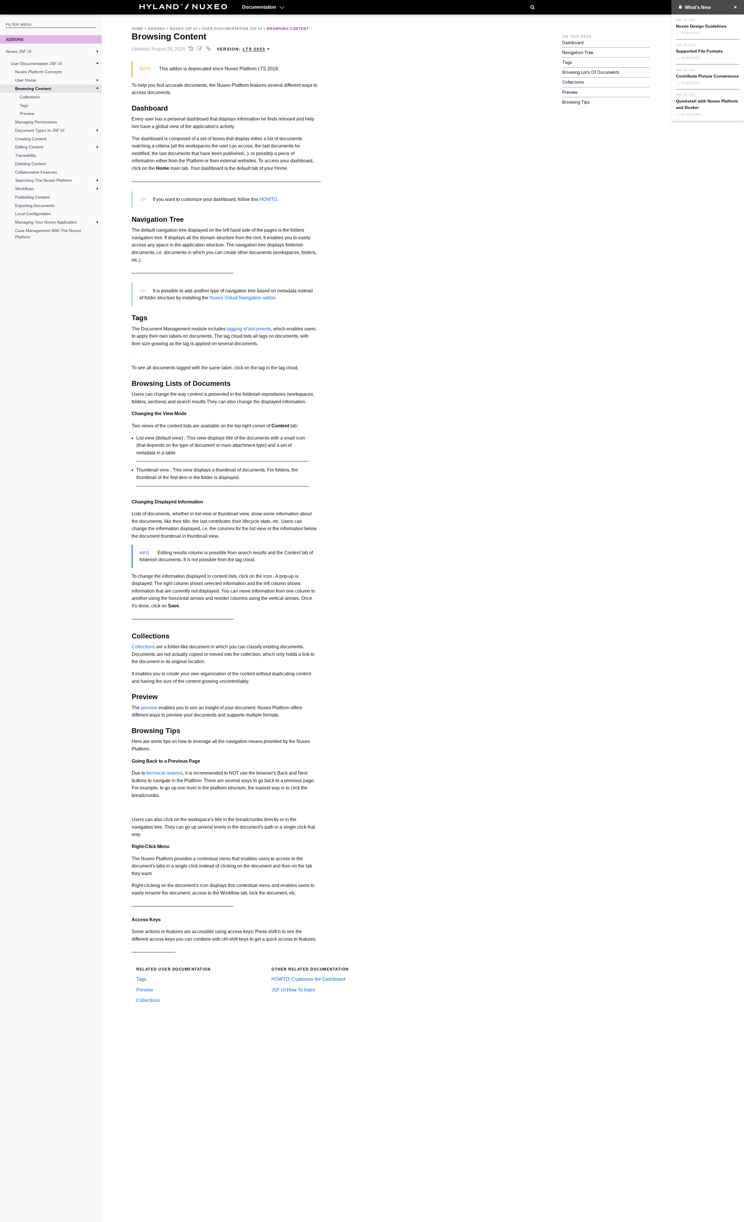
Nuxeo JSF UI (18, 51)
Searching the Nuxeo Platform (43, 180)
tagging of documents (249, 328)
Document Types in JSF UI (40, 130)
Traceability (25, 155)
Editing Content (29, 147)
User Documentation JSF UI (36, 63)
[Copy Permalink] (209, 48)
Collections (30, 97)
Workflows (24, 188)
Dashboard (573, 42)
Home (137, 29)
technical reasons (164, 773)
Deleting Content (30, 163)
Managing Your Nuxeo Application (46, 222)
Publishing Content (32, 197)
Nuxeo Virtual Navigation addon (243, 297)
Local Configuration (33, 213)
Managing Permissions (36, 122)
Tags (24, 105)
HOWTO (268, 199)
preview (149, 707)
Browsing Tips (576, 102)
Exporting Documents (35, 205)
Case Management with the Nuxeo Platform (48, 233)
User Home (25, 80)
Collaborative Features (36, 172)
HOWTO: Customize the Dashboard (308, 979)
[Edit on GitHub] (200, 48)
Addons (14, 39)
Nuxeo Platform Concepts (38, 71)
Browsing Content (33, 88)
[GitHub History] (191, 48)
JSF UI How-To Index (293, 989)
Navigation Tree (577, 52)
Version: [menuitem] (241, 49)
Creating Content (30, 138)
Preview (27, 113)
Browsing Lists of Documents (590, 72)
